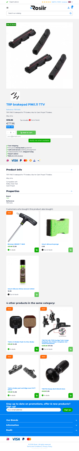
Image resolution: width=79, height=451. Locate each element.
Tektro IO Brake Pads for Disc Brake (21, 342)
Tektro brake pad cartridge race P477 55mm (21, 389)
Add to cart (27, 133)
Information (12, 425)
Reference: (10, 110)
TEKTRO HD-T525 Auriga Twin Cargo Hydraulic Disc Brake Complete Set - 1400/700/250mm (55, 341)
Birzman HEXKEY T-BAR (16, 244)
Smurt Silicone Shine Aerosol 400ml (21, 289)
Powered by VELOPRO (39, 448)
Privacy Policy (47, 446)
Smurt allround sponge (50, 244)
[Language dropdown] (70, 2)
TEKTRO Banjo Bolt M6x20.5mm (53, 389)
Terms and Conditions (34, 446)
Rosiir (9, 430)
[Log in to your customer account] (68, 8)
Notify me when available (39, 140)
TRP (7, 198)
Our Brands (12, 420)
